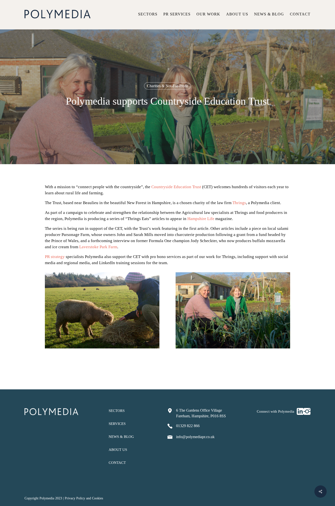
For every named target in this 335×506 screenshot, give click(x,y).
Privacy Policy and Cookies (84, 498)
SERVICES (117, 424)
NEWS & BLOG (121, 437)
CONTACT (117, 463)
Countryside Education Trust (176, 187)
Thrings (239, 202)
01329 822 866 (188, 426)
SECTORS (117, 411)
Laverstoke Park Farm (98, 247)
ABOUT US (118, 450)
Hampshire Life (200, 218)
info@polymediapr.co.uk (195, 437)
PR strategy (55, 256)
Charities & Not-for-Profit (167, 86)
